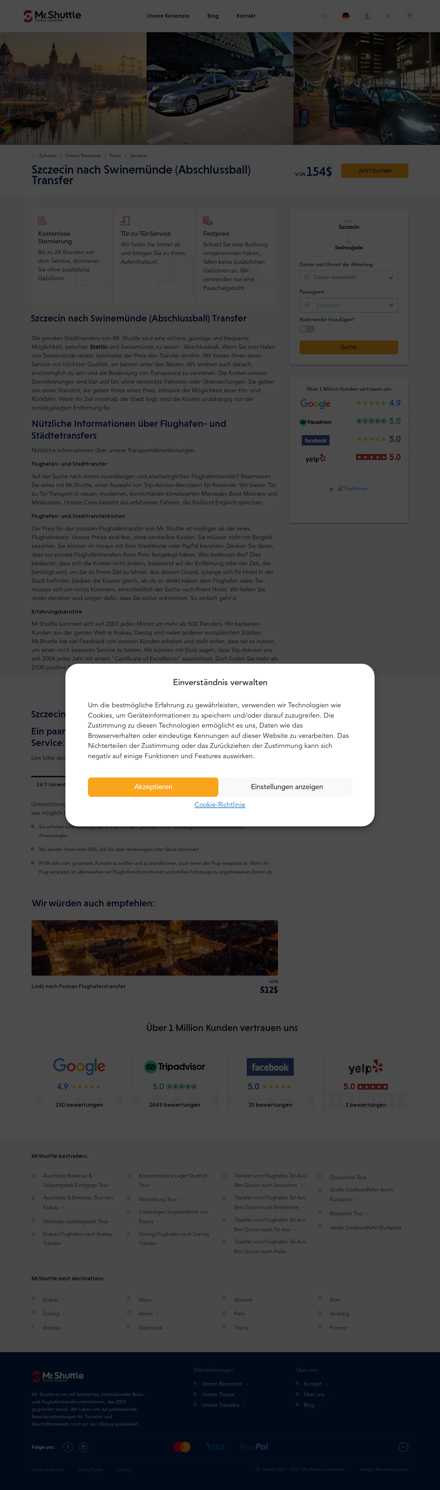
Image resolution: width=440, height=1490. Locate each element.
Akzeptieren (153, 787)
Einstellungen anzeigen (287, 787)
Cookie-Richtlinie (220, 805)
